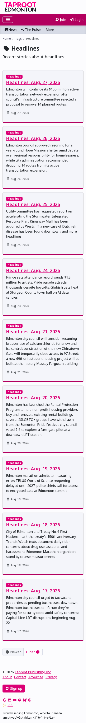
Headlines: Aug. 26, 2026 (33, 138)
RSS (10, 705)
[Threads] (30, 700)
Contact (20, 677)
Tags (18, 39)
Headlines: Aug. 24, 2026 (33, 270)
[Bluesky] (25, 700)
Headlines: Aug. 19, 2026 (33, 469)
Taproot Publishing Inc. (33, 672)
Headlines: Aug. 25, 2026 (33, 204)
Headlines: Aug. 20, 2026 (33, 398)
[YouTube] (15, 700)
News (12, 29)
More (50, 29)
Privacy (51, 677)
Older (31, 652)
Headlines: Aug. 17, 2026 (33, 591)
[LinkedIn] (10, 700)
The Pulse (33, 29)
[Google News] (5, 700)
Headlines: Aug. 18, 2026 (33, 525)
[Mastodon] (20, 700)
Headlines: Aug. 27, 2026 (33, 82)
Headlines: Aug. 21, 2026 (33, 331)
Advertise (35, 677)
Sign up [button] (15, 688)
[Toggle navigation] (8, 20)
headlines (14, 76)
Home (7, 39)
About (7, 677)
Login (78, 19)
